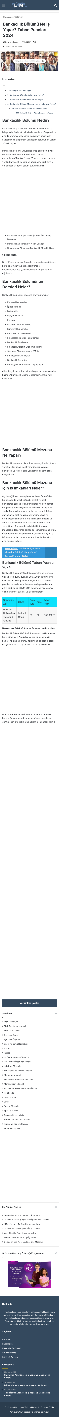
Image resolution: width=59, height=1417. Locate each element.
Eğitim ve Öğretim (12, 1039)
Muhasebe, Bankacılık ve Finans (18, 1079)
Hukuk (7, 1048)
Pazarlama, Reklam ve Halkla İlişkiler (20, 1088)
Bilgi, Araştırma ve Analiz (15, 1026)
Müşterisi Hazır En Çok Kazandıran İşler (22, 1224)
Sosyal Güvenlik (11, 1106)
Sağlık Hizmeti (10, 1097)
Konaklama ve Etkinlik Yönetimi (18, 1070)
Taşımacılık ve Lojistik (14, 1115)
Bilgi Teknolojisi (11, 1022)
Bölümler (19, 17)
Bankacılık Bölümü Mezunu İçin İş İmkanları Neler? (33, 104)
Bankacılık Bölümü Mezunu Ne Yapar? (27, 99)
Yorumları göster (29, 1003)
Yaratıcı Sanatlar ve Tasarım (17, 1119)
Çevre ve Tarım (11, 1035)
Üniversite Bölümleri (11, 1348)
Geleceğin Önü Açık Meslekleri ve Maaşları (23, 1242)
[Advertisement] (29, 202)
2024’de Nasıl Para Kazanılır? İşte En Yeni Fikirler (26, 1220)
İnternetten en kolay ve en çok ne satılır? (23, 1215)
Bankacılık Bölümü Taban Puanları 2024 (30, 108)
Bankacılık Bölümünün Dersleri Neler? (26, 95)
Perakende (9, 1093)
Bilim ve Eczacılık (12, 1030)
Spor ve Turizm (11, 1110)
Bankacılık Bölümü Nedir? (20, 91)
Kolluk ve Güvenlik (12, 1066)
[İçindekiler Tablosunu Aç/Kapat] (4, 87)
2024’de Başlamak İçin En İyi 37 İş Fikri (22, 1228)
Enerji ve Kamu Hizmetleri (15, 1044)
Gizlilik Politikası (9, 1353)
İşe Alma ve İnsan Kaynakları (17, 1062)
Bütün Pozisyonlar (12, 1128)
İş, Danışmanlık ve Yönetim (16, 1057)
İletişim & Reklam (10, 1357)
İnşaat (7, 1053)
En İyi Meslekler (11, 42)
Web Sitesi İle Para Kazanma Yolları (20, 1233)
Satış (6, 1102)
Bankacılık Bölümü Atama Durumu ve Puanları (37, 113)
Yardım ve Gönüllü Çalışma (16, 1124)
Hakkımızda (7, 1344)
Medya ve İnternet (12, 1075)
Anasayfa (9, 17)
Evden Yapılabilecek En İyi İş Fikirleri (20, 1237)
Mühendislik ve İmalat (14, 1084)
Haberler (6, 1339)
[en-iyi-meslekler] (18, 5)
